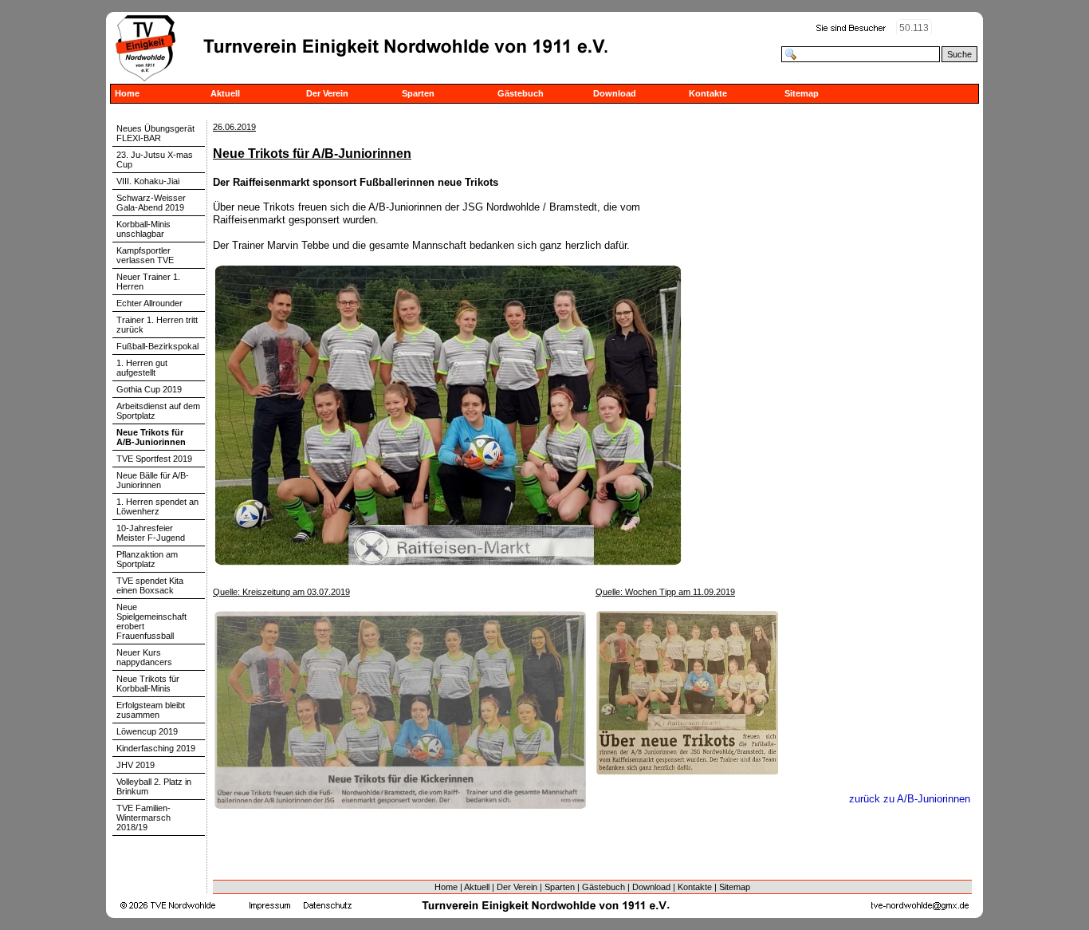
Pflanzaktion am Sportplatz (147, 559)
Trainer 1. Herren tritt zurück (157, 324)
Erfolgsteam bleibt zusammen (150, 709)
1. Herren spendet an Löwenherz (157, 506)
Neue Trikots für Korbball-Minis (147, 683)
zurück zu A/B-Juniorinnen (909, 799)
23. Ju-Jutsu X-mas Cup (154, 159)
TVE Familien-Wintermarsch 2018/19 (143, 817)
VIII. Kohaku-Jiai (147, 181)
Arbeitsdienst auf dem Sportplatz (158, 410)
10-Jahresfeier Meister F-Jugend (150, 532)
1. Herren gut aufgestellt (141, 367)
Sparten (418, 93)
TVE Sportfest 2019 (154, 458)
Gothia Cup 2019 (149, 389)
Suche (959, 54)
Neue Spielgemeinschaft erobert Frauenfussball (151, 621)
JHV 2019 (135, 765)
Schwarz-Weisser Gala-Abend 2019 (151, 202)
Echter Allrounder (149, 303)
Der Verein (327, 93)
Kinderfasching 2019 (155, 748)
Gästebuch (520, 93)
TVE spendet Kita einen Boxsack (149, 585)
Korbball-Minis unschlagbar (143, 228)
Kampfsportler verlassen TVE (145, 255)
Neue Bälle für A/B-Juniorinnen (152, 480)
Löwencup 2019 (147, 731)
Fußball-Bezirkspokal (157, 346)
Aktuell (225, 93)
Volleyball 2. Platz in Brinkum (153, 786)
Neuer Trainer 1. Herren (148, 281)
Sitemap (801, 93)
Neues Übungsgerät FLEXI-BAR (155, 133)
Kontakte (708, 93)
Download (614, 93)
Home (127, 93)
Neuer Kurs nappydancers (144, 657)
